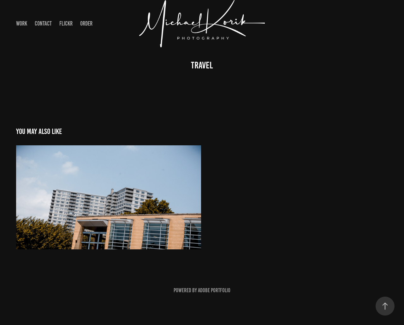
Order (86, 23)
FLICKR (66, 23)
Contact (43, 23)
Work (21, 23)
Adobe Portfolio (214, 290)
